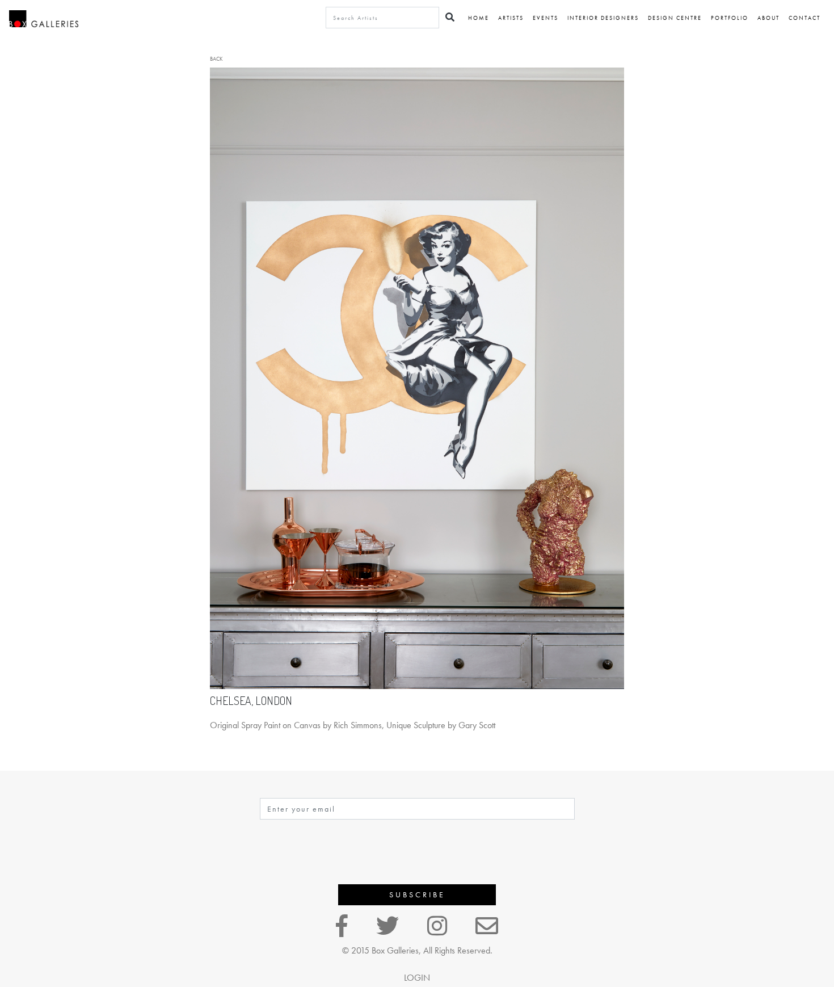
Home (478, 18)
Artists (511, 18)
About (768, 18)
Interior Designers (603, 18)
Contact (804, 18)
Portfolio (729, 18)
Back (216, 58)
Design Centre (675, 18)
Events (545, 18)
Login (417, 978)
